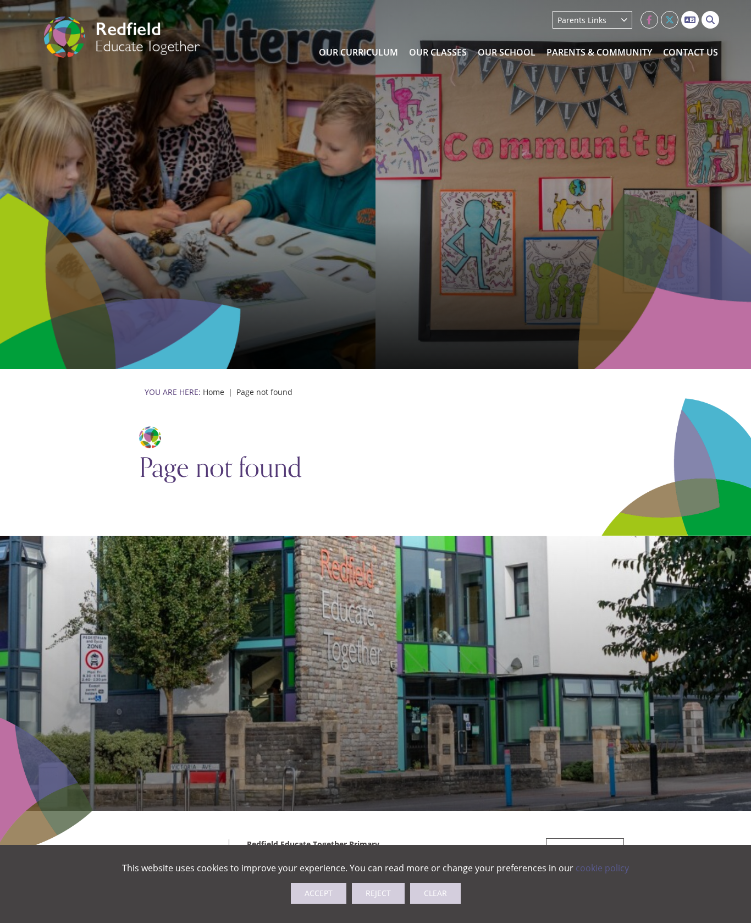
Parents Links (581, 20)
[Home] (122, 37)
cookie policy (602, 868)
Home (213, 392)
